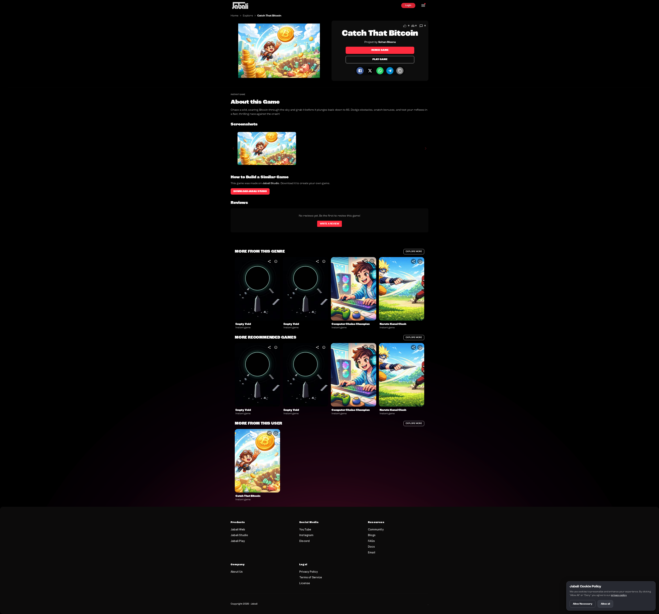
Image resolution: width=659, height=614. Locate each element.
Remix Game (380, 50)
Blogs (371, 535)
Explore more (414, 251)
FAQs (371, 541)
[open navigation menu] (423, 5)
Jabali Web (238, 529)
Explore (248, 15)
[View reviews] (421, 25)
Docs (371, 546)
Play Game (379, 59)
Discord (304, 541)
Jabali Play (238, 541)
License (304, 583)
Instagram (306, 535)
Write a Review (329, 224)
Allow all (605, 604)
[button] (257, 289)
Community (376, 529)
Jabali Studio (239, 535)
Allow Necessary (582, 604)
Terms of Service (310, 577)
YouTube (305, 529)
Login (408, 5)
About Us (237, 572)
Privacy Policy (308, 572)
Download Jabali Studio (250, 191)
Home (234, 15)
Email (371, 552)
